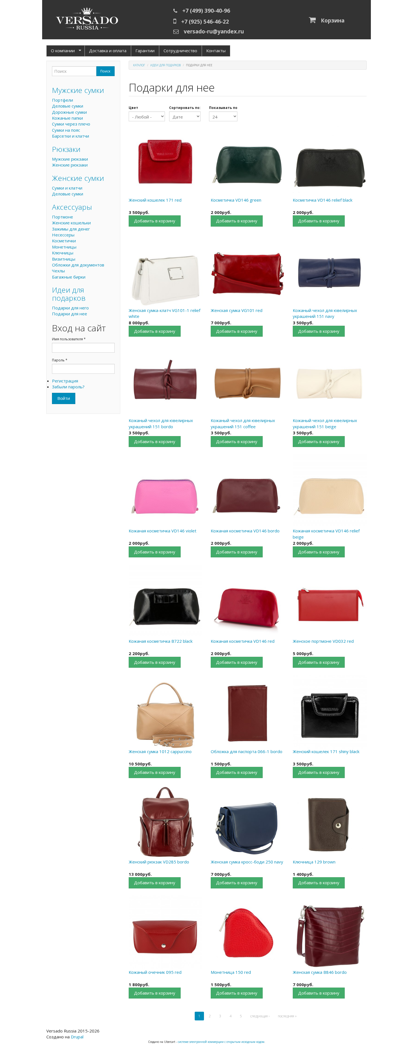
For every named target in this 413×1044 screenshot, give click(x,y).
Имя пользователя (69, 339)
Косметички (64, 240)
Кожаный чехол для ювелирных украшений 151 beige (325, 423)
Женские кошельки (71, 222)
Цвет (133, 107)
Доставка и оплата (107, 50)
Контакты (216, 50)
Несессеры (63, 235)
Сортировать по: (185, 107)
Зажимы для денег (71, 229)
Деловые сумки (67, 106)
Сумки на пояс (66, 130)
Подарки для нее (69, 313)
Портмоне (62, 217)
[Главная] (87, 19)
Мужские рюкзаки (70, 159)
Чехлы (58, 270)
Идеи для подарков (165, 65)
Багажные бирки (68, 277)
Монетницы (64, 247)
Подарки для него (70, 308)
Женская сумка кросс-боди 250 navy (247, 862)
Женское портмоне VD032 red (323, 641)
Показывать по (223, 107)
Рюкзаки (66, 149)
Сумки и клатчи (67, 188)
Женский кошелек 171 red (155, 200)
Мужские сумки (78, 90)
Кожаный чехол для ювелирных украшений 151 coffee (243, 423)
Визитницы (63, 259)
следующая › (259, 1016)
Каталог (139, 65)
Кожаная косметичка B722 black (160, 641)
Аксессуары (72, 207)
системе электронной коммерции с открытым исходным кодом (221, 1042)
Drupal (77, 1037)
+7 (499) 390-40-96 (206, 10)
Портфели (62, 100)
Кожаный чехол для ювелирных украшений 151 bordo (161, 423)
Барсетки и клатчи (70, 136)
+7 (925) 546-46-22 (205, 21)
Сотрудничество (180, 50)
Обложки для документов (78, 265)
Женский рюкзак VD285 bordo (159, 862)
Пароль (59, 360)
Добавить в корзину (154, 221)
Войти (63, 398)
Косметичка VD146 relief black (322, 200)
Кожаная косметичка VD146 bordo (245, 531)
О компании (60, 51)
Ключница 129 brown (314, 862)
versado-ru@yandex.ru (214, 31)
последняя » (287, 1016)
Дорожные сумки (69, 112)
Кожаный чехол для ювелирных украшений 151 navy (325, 313)
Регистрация (65, 381)
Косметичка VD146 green (236, 200)
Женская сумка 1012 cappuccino (160, 751)
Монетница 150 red (231, 972)
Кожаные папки (67, 118)
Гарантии (145, 50)
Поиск (105, 71)
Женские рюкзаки (70, 165)
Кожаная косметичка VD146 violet (162, 531)
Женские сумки (78, 178)
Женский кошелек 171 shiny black (326, 751)
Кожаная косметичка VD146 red (242, 641)
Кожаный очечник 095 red (155, 972)
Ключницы (62, 253)
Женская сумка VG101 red (236, 310)
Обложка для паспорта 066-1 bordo (246, 751)
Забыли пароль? (68, 386)
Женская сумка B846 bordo (320, 972)
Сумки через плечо (71, 124)
